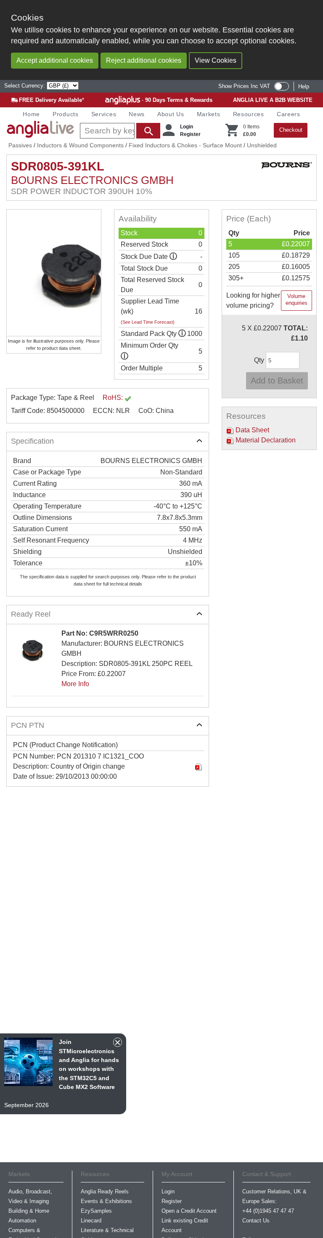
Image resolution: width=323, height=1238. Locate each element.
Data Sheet (251, 430)
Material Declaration (265, 440)
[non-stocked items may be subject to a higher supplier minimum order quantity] (182, 333)
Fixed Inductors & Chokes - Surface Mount (185, 145)
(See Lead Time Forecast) (148, 322)
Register (190, 134)
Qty (260, 360)
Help (303, 86)
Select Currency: (25, 86)
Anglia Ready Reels (105, 1191)
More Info (75, 683)
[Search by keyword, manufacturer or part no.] (119, 130)
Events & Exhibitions (106, 1201)
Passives (20, 145)
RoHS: (113, 397)
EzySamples (96, 1211)
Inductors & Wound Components (80, 145)
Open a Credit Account (189, 1211)
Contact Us (256, 1220)
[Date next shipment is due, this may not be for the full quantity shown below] (173, 256)
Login (186, 127)
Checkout (290, 130)
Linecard (91, 1220)
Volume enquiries (296, 299)
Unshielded (262, 145)
